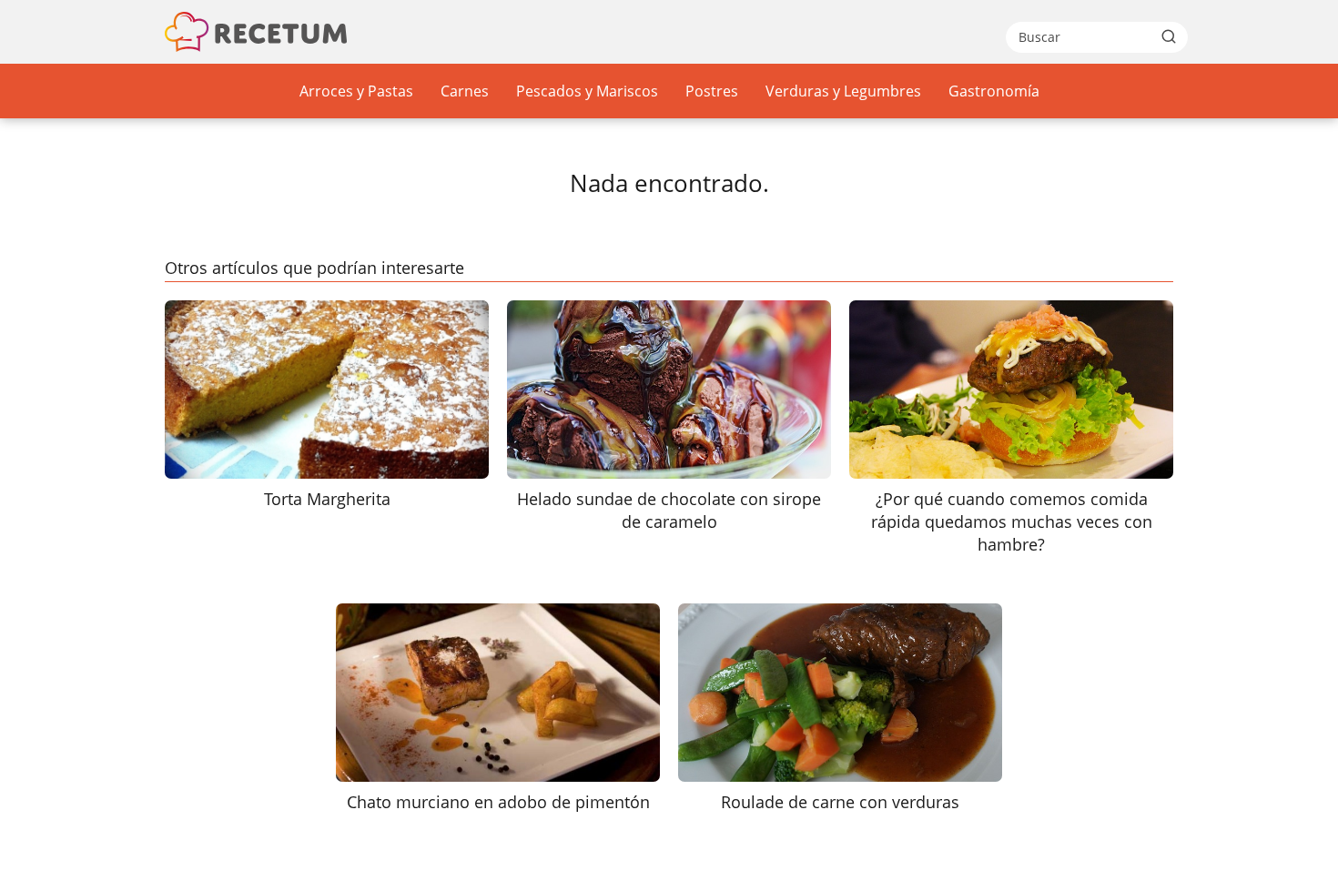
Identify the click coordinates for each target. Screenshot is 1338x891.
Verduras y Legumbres (843, 91)
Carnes (465, 91)
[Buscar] (1169, 36)
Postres (711, 91)
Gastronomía (993, 91)
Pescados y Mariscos (587, 91)
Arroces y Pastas (356, 91)
